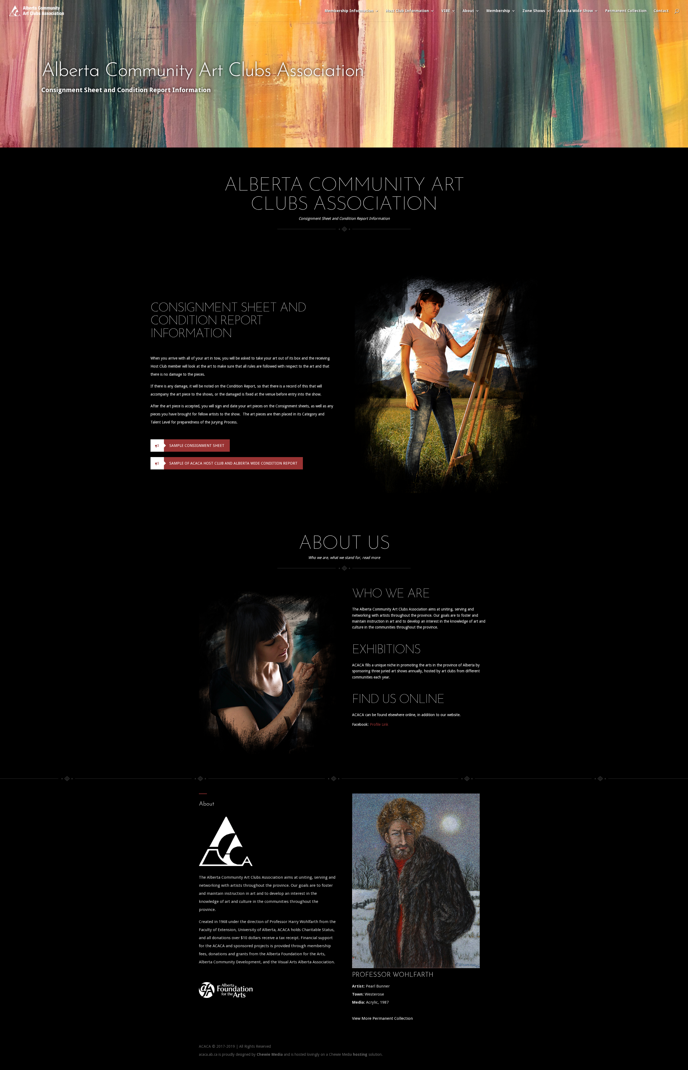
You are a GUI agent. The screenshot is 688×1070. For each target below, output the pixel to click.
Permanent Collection (626, 11)
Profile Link (379, 724)
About (468, 11)
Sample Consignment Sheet (196, 445)
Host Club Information (407, 11)
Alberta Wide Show (575, 11)
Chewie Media (270, 1054)
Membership (498, 11)
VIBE (445, 11)
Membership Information (349, 11)
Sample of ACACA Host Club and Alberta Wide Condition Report (233, 463)
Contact (661, 11)
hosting (360, 1054)
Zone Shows (533, 11)
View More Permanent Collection (382, 1018)
